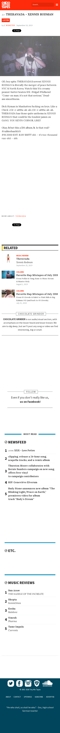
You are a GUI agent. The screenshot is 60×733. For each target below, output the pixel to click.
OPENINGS (28, 697)
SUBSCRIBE (39, 697)
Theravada (20, 215)
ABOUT (8, 697)
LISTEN (6, 20)
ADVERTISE (50, 697)
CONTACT (17, 697)
